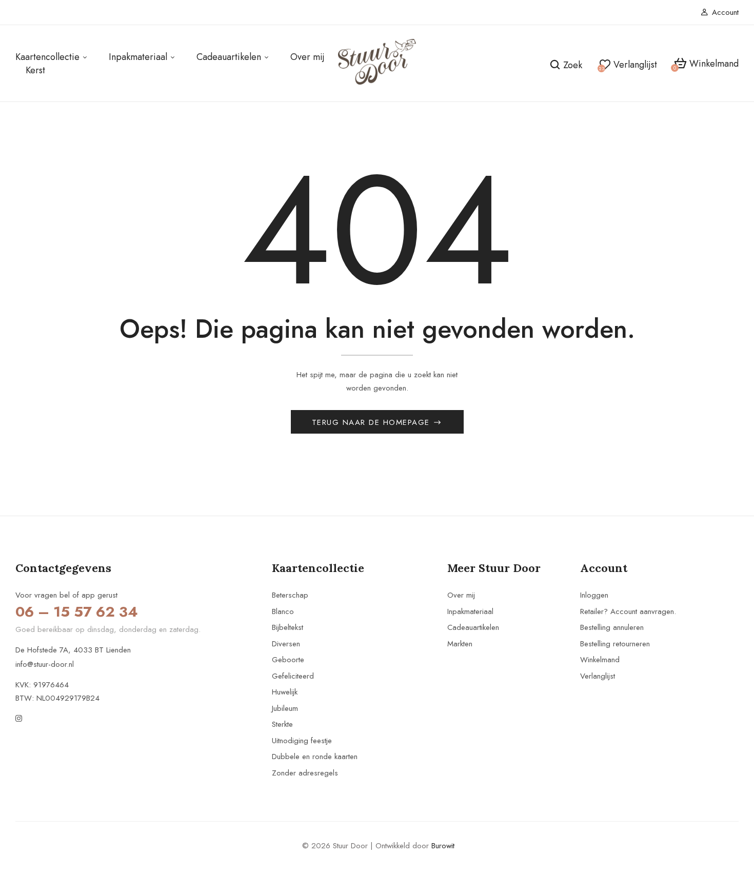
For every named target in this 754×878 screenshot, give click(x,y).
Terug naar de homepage (372, 422)
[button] (706, 64)
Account (725, 12)
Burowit (442, 845)
